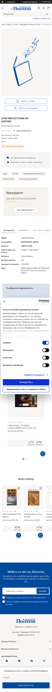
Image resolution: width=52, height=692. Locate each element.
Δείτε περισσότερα (26, 209)
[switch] (45, 350)
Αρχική (3, 25)
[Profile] (43, 8)
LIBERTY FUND (12, 138)
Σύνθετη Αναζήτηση (42, 18)
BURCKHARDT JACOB (10, 126)
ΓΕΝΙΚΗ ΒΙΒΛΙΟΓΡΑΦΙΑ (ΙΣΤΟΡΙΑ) (30, 25)
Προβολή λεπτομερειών (34, 375)
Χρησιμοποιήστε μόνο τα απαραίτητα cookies (26, 389)
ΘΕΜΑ (9, 25)
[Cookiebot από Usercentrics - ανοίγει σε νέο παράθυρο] (38, 301)
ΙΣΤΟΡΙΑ (15, 25)
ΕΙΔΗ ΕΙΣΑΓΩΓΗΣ (8, 179)
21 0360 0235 (46, 2)
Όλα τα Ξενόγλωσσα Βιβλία (28, 179)
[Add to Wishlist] (18, 488)
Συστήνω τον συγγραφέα (28, 108)
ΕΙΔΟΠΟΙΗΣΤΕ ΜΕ (26, 685)
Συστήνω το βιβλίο (28, 101)
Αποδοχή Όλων (26, 382)
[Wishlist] (38, 8)
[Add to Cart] (42, 453)
